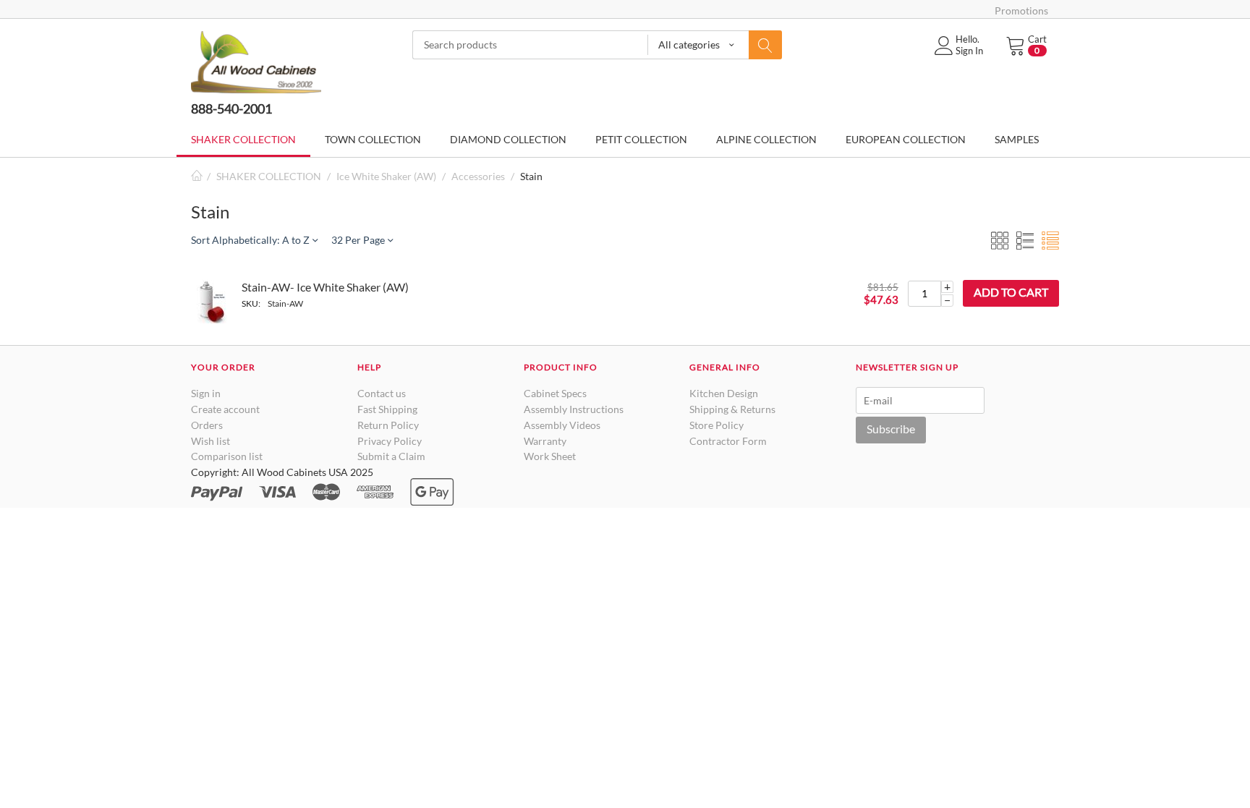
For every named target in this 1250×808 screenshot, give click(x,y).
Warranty (545, 441)
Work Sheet (550, 456)
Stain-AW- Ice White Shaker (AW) (325, 287)
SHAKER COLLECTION (268, 176)
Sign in (206, 393)
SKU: (251, 303)
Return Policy (388, 425)
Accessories (478, 176)
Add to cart (1011, 292)
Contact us (381, 393)
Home (197, 176)
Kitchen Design (723, 393)
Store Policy (716, 425)
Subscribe (891, 428)
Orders (207, 425)
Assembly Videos (562, 425)
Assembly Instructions (574, 409)
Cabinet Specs (555, 393)
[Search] (765, 44)
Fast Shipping (387, 409)
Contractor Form (728, 441)
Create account (225, 409)
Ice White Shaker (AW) (386, 176)
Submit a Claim (391, 456)
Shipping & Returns (732, 409)
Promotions (1021, 10)
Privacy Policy (389, 441)
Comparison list (227, 456)
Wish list (210, 441)
